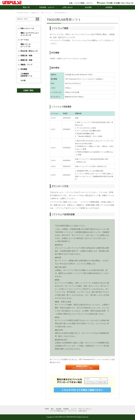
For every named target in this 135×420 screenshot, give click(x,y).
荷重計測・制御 (26, 55)
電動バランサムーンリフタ (25, 45)
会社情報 (88, 7)
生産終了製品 (28, 90)
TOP (23, 13)
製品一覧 (26, 7)
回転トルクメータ (27, 28)
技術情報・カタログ (47, 7)
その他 (23, 80)
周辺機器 (23, 69)
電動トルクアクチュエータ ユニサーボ (29, 34)
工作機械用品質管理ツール (26, 75)
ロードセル (24, 40)
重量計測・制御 (26, 60)
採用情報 (109, 7)
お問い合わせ (68, 7)
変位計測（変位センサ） (29, 51)
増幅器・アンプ (26, 65)
